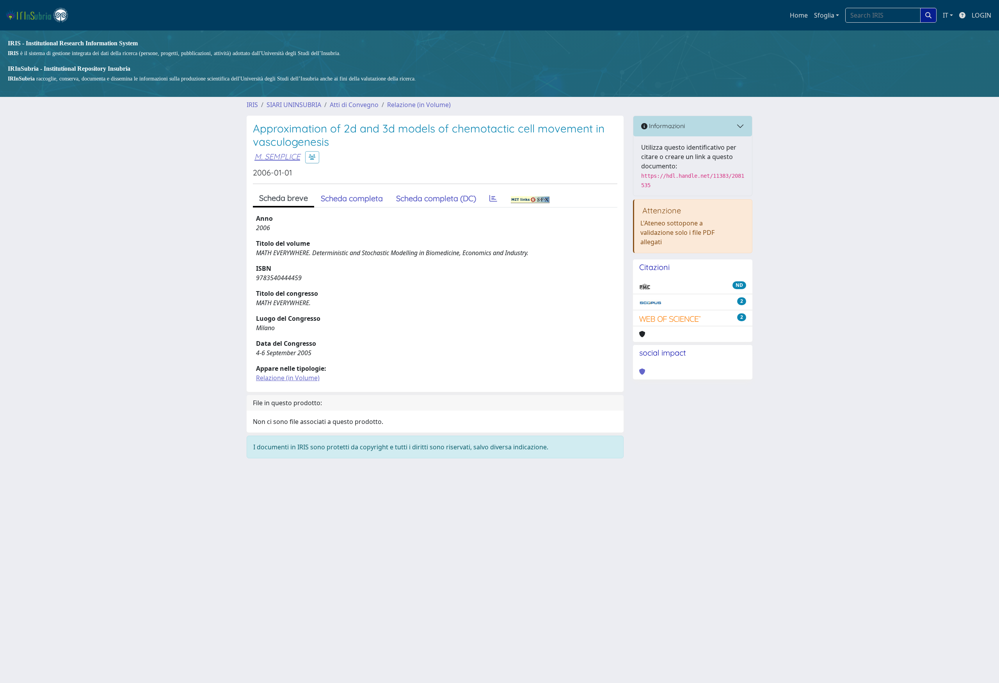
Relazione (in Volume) (419, 104)
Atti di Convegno (354, 104)
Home (799, 15)
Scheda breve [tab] (283, 198)
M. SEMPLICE (277, 156)
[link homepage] (40, 15)
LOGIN (981, 15)
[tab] (493, 198)
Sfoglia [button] (824, 15)
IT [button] (945, 15)
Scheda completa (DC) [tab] (436, 198)
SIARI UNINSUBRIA (294, 104)
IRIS (252, 104)
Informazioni (666, 126)
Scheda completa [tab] (352, 198)
